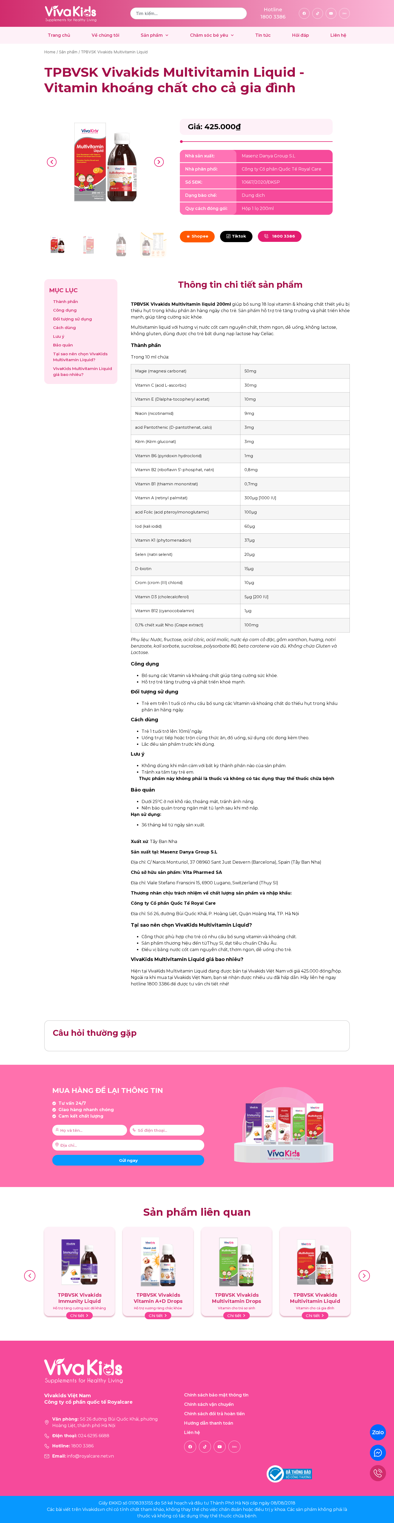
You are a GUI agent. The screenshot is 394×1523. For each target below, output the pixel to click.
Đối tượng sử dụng (72, 318)
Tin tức (263, 35)
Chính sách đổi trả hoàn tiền (214, 1413)
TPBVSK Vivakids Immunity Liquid (80, 1298)
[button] (52, 162)
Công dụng (65, 310)
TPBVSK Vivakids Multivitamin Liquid (315, 1298)
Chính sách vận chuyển (209, 1404)
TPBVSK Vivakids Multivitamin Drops (236, 1298)
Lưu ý (58, 336)
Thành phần (65, 301)
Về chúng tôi (105, 35)
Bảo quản (63, 345)
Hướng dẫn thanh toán (208, 1423)
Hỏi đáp (300, 35)
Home (49, 52)
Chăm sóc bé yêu (209, 35)
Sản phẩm (152, 35)
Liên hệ (338, 35)
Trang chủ (59, 35)
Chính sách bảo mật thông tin (216, 1395)
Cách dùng (64, 327)
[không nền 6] (105, 162)
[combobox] (188, 13)
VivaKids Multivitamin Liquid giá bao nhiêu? (82, 371)
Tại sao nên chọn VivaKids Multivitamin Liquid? (80, 357)
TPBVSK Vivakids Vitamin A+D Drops (158, 1298)
